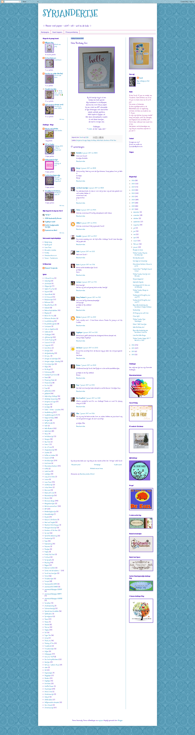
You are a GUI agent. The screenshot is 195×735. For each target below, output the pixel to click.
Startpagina (45, 32)
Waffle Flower (49, 686)
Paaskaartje (48, 538)
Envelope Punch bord (51, 375)
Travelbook (48, 646)
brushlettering (49, 321)
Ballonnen (47, 302)
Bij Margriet (48, 245)
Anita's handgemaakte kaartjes (52, 226)
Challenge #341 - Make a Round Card (58, 148)
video (46, 667)
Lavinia (47, 479)
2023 (133, 190)
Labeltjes (47, 474)
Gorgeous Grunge (81, 140)
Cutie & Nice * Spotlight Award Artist (142, 270)
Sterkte (47, 625)
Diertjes (47, 351)
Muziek (47, 517)
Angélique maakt (50, 222)
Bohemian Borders (50, 318)
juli (134, 228)
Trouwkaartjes (49, 649)
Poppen (47, 552)
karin (77, 264)
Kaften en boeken (50, 455)
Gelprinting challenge (51, 396)
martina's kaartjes (82, 188)
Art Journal (48, 297)
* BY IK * (48, 215)
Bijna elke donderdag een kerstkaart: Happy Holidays (142, 306)
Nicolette (79, 153)
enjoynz (100, 720)
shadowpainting (49, 606)
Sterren (47, 627)
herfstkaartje (49, 436)
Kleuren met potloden (51, 129)
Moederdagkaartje (50, 511)
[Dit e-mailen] (94, 137)
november (136, 215)
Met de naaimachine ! (51, 506)
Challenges (48, 334)
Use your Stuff (49, 657)
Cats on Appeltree (50, 329)
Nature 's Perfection (51, 520)
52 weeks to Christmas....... (53, 191)
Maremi (47, 498)
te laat (47, 638)
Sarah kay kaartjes (51, 573)
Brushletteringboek (51, 324)
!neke (77, 251)
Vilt (45, 670)
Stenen (47, 622)
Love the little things (139, 335)
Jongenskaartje (49, 450)
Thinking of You (49, 643)
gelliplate (47, 393)
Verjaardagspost (138, 279)
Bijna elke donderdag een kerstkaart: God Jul (140, 331)
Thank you (48, 641)
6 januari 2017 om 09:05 (88, 210)
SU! (45, 633)
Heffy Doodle (48, 423)
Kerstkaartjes (49, 460)
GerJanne (79, 348)
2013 (133, 355)
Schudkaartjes (49, 579)
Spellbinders (48, 614)
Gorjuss (47, 404)
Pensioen (47, 546)
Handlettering (49, 412)
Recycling (47, 563)
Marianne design (50, 501)
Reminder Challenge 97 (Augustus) (57, 179)
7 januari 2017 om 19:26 (87, 413)
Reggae (47, 565)
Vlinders (47, 678)
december (136, 212)
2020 (133, 200)
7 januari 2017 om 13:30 (93, 398)
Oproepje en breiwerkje (140, 261)
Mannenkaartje (49, 495)
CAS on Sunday (49, 144)
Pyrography (48, 560)
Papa (46, 541)
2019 (133, 203)
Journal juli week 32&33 (58, 107)
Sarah (141, 78)
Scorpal (47, 581)
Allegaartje (48, 286)
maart (135, 241)
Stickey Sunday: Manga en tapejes (140, 291)
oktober (136, 218)
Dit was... (47, 356)
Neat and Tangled (50, 522)
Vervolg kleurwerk (138, 258)
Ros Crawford (80, 398)
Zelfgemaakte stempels (52, 702)
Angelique (79, 332)
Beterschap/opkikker (51, 310)
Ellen (77, 413)
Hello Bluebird (49, 428)
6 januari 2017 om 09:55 (89, 223)
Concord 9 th (49, 342)
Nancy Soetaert (81, 297)
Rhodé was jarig (57, 45)
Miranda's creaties (50, 250)
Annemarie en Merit (51, 230)
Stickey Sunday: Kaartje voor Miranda (141, 275)
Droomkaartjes (49, 364)
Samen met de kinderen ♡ (53, 571)
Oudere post (118, 465)
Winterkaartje (49, 694)
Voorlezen (48, 683)
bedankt (47, 308)
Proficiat (47, 557)
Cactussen (48, 326)
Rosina (78, 365)
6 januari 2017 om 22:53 (90, 348)
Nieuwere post (75, 465)
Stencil (46, 619)
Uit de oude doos (57, 76)
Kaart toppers (57, 32)
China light (136, 316)
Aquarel (47, 292)
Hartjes (47, 420)
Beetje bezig (48, 242)
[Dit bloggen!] (96, 137)
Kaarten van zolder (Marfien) (54, 73)
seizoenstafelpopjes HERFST (53, 594)
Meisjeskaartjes (50, 503)
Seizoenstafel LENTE (51, 584)
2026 (133, 180)
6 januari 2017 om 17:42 (89, 282)
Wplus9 (47, 697)
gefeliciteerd (48, 391)
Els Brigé (47, 369)
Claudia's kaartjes (50, 89)
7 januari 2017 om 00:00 (88, 365)
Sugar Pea (48, 635)
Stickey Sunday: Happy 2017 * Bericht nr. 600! (142, 339)
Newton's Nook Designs (52, 525)
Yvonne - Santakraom (51, 258)
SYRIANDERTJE (70, 13)
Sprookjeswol (49, 616)
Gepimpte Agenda (138, 282)
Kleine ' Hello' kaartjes (139, 324)
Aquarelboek (48, 294)
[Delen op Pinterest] (102, 137)
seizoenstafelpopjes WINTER (53, 598)
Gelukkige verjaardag (51, 399)
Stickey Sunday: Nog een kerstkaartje (140, 254)
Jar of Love (48, 447)
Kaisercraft (48, 458)
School (47, 576)
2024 (133, 187)
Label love (48, 471)
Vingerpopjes (48, 673)
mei (134, 234)
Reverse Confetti (50, 568)
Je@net (78, 223)
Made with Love (49, 493)
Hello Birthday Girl (138, 327)
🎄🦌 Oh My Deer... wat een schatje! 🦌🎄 (58, 93)
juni (134, 231)
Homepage (97, 465)
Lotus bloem (48, 487)
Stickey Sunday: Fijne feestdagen (139, 320)
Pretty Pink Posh (50, 554)
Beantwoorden (80, 161)
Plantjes (47, 549)
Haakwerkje (136, 310)
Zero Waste (48, 705)
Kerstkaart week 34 (57, 194)
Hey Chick (47, 442)
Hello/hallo (100, 140)
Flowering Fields (49, 380)
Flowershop (48, 383)
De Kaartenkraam (50, 58)
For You (47, 385)
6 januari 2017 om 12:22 (87, 251)
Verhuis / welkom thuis (52, 665)
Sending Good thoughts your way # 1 (142, 301)
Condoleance (57, 60)
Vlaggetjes (48, 675)
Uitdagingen (48, 654)
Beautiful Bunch (49, 305)
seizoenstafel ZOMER (51, 587)
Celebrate (48, 332)
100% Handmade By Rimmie (53, 218)
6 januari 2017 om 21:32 (90, 332)
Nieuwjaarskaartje (50, 528)
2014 (133, 351)
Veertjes (47, 662)
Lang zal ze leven (50, 477)
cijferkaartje (48, 337)
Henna (46, 434)
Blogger (120, 720)
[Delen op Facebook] (100, 137)
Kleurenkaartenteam (51, 466)
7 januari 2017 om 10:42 (87, 385)
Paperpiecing (48, 544)
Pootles (47, 253)
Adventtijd (48, 281)
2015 (133, 348)
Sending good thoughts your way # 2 (141, 296)
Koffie (46, 469)
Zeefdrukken (48, 700)
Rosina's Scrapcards (51, 268)
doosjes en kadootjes (51, 359)
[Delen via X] (98, 137)
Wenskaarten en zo (51, 255)
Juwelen (47, 452)
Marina (78, 317)
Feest (46, 377)
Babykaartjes (49, 300)
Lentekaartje (48, 485)
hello (46, 426)
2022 (133, 193)
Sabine (78, 210)
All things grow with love (140, 313)
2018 (133, 206)
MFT (46, 509)
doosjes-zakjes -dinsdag (52, 361)
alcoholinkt (48, 284)
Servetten (47, 603)
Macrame (47, 490)
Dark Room (48, 348)
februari (136, 244)
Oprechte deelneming (51, 536)
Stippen (47, 630)
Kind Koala (48, 463)
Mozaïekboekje (49, 514)
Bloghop (47, 313)
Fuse (46, 388)
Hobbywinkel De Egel (51, 160)
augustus (136, 225)
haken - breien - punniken (53, 410)
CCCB (90, 129)
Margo (78, 168)
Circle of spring (49, 340)
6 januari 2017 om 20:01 (88, 317)
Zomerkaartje (49, 708)
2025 (133, 184)
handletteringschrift (51, 415)
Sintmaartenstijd (50, 608)
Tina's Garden (58, 131)
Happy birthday (91, 140)
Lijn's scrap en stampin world (54, 104)
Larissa (78, 282)
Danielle (78, 236)
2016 (133, 345)
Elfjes (46, 367)
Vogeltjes (47, 681)
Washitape (48, 689)
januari (135, 247)
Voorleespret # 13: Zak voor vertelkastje (141, 286)
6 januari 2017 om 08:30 (88, 168)
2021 (133, 196)
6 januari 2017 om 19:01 (93, 297)
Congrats (47, 345)
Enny (77, 385)
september (136, 222)
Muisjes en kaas (138, 250)
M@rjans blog (49, 42)
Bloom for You (49, 316)
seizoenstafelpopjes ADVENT (53, 589)
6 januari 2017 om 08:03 (89, 153)
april (135, 238)
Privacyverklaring (72, 32)
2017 (133, 209)
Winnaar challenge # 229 (57, 164)
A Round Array (49, 278)
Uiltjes (46, 651)
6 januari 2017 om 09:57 (89, 236)
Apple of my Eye (50, 289)
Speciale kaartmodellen (52, 611)
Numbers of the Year (110, 140)
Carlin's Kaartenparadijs (52, 175)
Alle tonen (61, 119)
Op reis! (47, 533)
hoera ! (47, 444)
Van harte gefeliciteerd (52, 659)
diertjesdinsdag (49, 353)
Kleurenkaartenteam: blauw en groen (142, 265)
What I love (48, 692)
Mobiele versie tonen (96, 468)
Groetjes (47, 407)
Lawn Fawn (48, 247)
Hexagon (47, 439)
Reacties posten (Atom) (87, 474)
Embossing (48, 372)
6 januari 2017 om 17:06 (87, 264)
